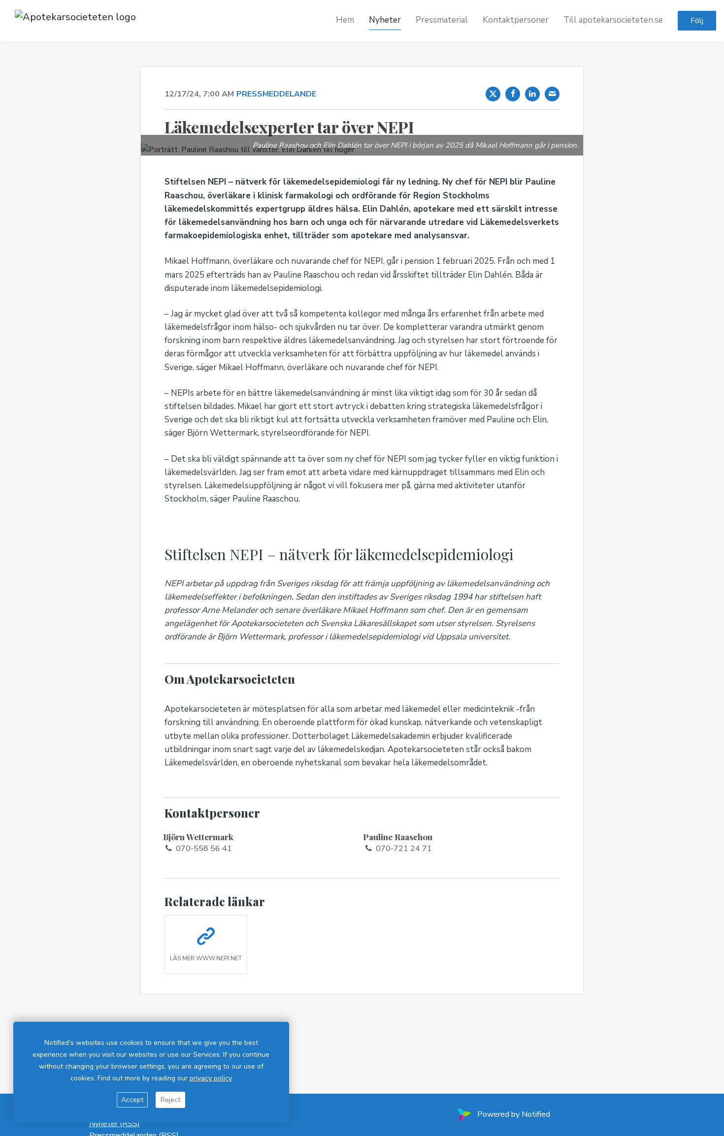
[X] (493, 94)
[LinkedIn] (532, 94)
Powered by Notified (513, 1114)
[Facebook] (512, 94)
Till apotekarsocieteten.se (613, 20)
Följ (697, 21)
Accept (132, 1099)
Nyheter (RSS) (114, 1123)
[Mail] (552, 94)
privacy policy (211, 1078)
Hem (345, 20)
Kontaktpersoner (516, 20)
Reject (170, 1099)
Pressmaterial (442, 20)
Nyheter (385, 20)
